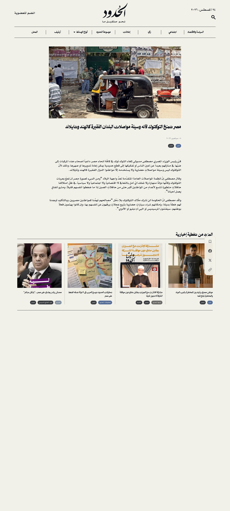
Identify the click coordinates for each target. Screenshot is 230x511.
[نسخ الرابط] (210, 269)
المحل (34, 32)
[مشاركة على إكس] (210, 260)
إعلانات (126, 32)
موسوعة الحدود (103, 32)
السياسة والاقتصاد (196, 32)
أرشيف (57, 32)
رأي (149, 32)
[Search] (213, 17)
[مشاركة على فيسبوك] (210, 251)
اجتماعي (173, 32)
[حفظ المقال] (210, 241)
